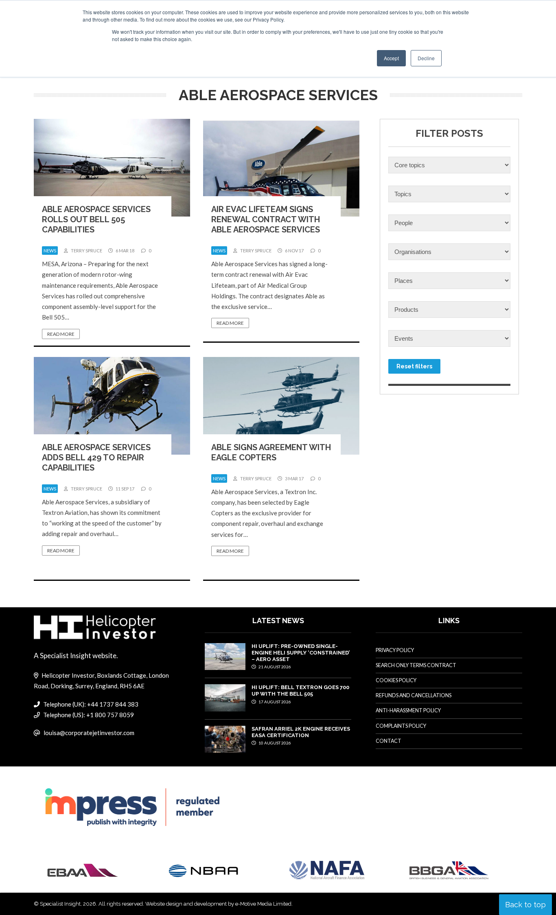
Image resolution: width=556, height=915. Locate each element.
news (50, 250)
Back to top (525, 904)
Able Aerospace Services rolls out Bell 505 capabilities (96, 219)
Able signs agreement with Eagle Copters (271, 452)
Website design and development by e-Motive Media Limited (218, 904)
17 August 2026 (274, 701)
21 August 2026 (274, 666)
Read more (60, 334)
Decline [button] (426, 58)
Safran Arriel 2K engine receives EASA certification (301, 732)
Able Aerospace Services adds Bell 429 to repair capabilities (96, 457)
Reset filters (414, 366)
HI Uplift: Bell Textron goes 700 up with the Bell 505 (300, 690)
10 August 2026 (274, 742)
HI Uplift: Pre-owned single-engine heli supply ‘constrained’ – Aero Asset (301, 653)
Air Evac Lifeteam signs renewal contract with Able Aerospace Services (265, 219)
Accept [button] (391, 58)
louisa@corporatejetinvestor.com (89, 732)
